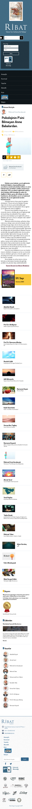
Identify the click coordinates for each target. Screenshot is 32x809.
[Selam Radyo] (23, 793)
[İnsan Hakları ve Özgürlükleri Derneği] (19, 800)
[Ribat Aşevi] (13, 779)
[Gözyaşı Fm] (4, 800)
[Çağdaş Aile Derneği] (26, 786)
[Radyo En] (14, 793)
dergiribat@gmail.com (9, 733)
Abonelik (3, 88)
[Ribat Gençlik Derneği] (11, 800)
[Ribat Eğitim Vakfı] (5, 779)
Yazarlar (3, 83)
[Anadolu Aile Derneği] (16, 786)
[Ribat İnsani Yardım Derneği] (22, 779)
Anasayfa (4, 74)
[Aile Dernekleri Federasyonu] (5, 786)
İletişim (3, 102)
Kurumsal (4, 79)
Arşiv (2, 92)
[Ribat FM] (6, 793)
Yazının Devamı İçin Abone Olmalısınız (17, 266)
